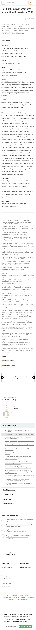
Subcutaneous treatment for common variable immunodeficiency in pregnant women (17, 480)
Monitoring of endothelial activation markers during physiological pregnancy (18, 437)
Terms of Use (11, 599)
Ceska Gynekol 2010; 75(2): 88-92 (16, 33)
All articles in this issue (10, 425)
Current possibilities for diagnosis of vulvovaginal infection (17, 453)
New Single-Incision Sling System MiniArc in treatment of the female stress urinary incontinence (19, 441)
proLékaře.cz (9, 3)
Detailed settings (11, 626)
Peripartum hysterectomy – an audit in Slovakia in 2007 (19, 434)
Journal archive (8, 494)
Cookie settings (5, 587)
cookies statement (22, 599)
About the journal (8, 503)
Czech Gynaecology (9, 490)
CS (34, 3)
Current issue (7, 499)
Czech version (31, 18)
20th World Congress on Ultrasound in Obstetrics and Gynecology (18, 484)
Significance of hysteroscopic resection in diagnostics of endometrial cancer (19, 445)
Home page (5, 563)
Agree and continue (25, 626)
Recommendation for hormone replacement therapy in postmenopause (19, 449)
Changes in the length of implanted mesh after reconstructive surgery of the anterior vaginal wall (18, 467)
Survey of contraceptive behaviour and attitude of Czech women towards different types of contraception (19, 476)
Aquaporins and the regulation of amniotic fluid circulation (15, 378)
